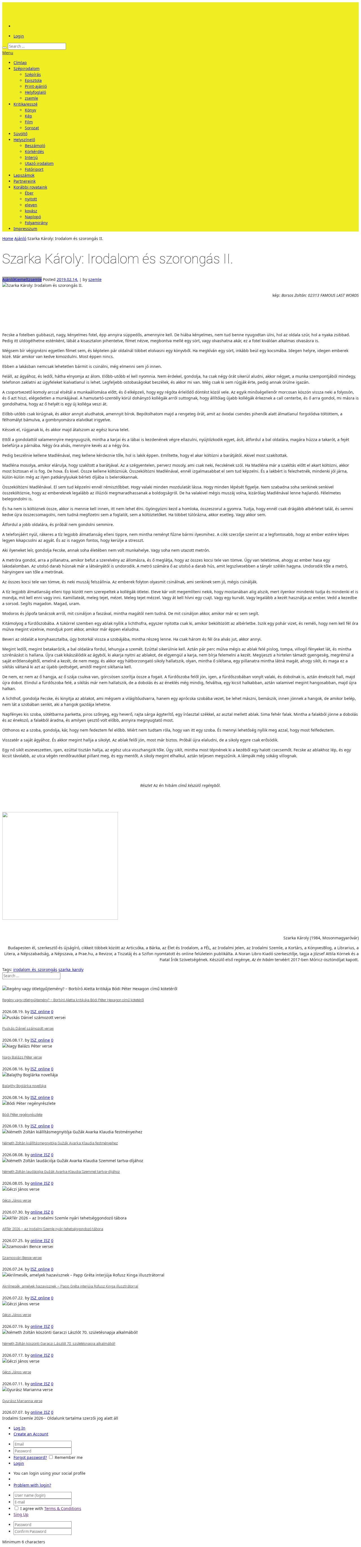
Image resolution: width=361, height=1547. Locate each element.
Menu (7, 52)
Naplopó (33, 216)
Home (7, 238)
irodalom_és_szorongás (35, 969)
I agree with (31, 1508)
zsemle (31, 98)
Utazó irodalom (39, 163)
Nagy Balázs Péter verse (22, 1057)
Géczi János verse (16, 1200)
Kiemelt (21, 279)
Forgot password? (30, 1457)
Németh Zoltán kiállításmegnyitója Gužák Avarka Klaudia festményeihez (60, 1143)
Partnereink (25, 181)
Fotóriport (34, 169)
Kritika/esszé (26, 104)
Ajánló (20, 238)
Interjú (31, 157)
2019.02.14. (67, 279)
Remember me (69, 1457)
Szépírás (33, 74)
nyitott (31, 199)
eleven (31, 205)
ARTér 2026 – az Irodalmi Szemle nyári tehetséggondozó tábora (52, 1229)
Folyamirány (36, 222)
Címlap (20, 62)
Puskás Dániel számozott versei (28, 1028)
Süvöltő (20, 133)
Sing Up (21, 1514)
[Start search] (4, 48)
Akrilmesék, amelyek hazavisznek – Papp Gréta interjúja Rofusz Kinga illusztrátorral (70, 1286)
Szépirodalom (26, 68)
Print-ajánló (36, 86)
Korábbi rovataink (30, 187)
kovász (31, 210)
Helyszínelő (24, 139)
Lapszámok (24, 175)
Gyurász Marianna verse (22, 1401)
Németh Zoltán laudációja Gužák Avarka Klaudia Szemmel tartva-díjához (61, 1171)
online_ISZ (40, 1154)
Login (19, 36)
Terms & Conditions (62, 1508)
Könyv (30, 110)
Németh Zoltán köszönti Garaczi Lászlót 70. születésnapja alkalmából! (58, 1343)
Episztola (33, 80)
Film (29, 122)
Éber (29, 193)
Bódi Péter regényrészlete (22, 1114)
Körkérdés (34, 151)
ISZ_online (40, 1011)
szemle (95, 279)
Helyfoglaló (35, 92)
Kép (28, 116)
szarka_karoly (70, 969)
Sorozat (32, 127)
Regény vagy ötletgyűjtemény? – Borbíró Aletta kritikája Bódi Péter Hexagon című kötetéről (73, 1000)
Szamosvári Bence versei (22, 1258)
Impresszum (25, 228)
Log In (19, 1428)
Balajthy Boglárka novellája (24, 1086)
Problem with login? (32, 1485)
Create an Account (31, 1434)
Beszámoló (35, 145)
